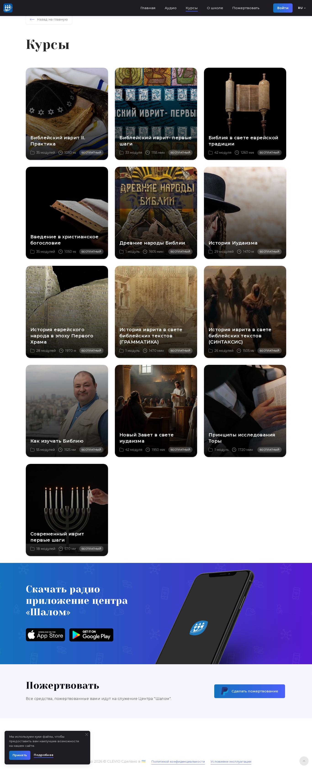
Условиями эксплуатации (231, 761)
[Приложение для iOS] (45, 634)
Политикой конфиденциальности (178, 761)
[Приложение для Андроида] (91, 634)
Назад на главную (52, 19)
